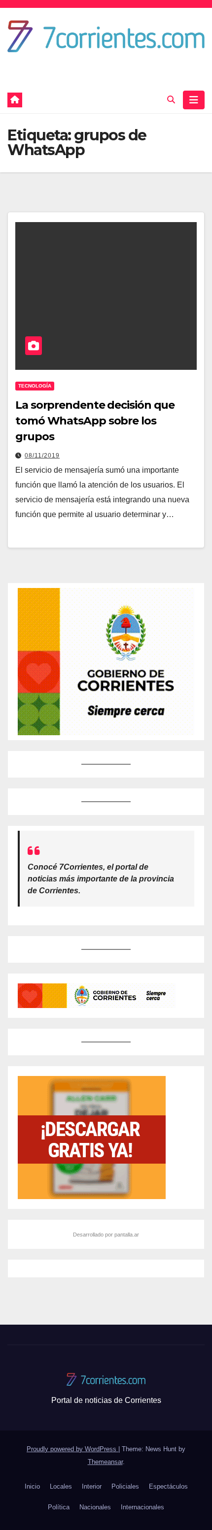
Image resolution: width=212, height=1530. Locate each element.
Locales (61, 1486)
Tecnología (34, 386)
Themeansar (105, 1461)
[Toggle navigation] (194, 100)
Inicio (32, 1486)
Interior (92, 1486)
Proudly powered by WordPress (72, 1449)
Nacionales (95, 1507)
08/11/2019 (42, 455)
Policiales (125, 1486)
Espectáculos (168, 1486)
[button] (171, 100)
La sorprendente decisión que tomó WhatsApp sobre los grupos (95, 420)
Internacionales (142, 1507)
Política (59, 1507)
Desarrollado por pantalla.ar (106, 1234)
